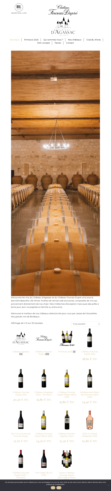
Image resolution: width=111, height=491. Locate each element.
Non (58, 488)
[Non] (108, 485)
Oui (53, 488)
